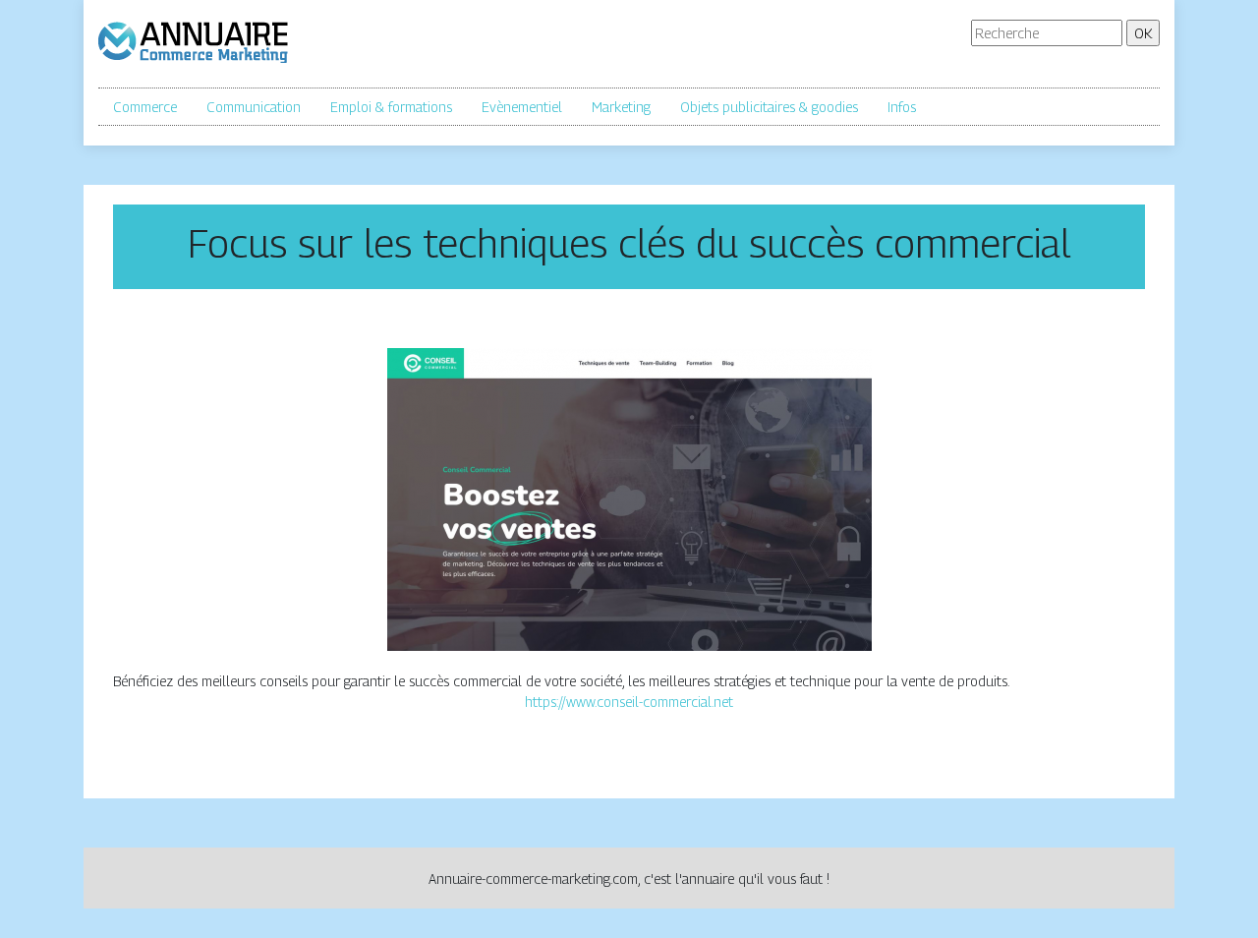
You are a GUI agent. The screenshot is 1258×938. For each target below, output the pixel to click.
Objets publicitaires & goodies (769, 106)
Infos (901, 106)
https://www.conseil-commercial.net (629, 701)
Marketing (621, 106)
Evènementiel (522, 106)
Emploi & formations (391, 106)
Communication (253, 106)
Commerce (145, 106)
